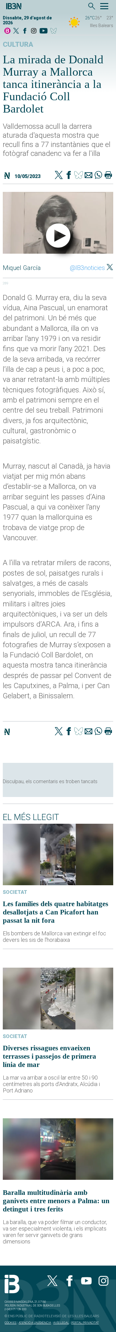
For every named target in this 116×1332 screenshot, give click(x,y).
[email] (88, 175)
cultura (18, 44)
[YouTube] (43, 31)
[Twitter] (58, 175)
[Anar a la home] (7, 31)
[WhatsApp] (98, 175)
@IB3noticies (87, 268)
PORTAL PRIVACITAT (85, 1322)
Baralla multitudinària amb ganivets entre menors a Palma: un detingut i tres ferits (56, 1200)
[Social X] (16, 31)
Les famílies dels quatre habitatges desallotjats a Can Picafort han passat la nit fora (55, 912)
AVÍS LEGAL (61, 1322)
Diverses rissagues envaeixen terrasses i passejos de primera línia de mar (49, 1056)
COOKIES (10, 1322)
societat (15, 892)
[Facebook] (25, 31)
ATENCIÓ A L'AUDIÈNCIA (35, 1322)
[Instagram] (34, 31)
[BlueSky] (54, 31)
